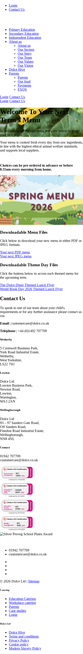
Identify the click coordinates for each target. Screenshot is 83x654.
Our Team (25, 57)
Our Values (25, 61)
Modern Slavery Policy (25, 648)
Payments (24, 85)
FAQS (22, 89)
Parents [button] (14, 73)
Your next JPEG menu (15, 256)
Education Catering (22, 599)
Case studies (17, 611)
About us (24, 45)
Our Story (25, 53)
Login (13, 5)
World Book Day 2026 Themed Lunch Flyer (31, 289)
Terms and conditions (24, 636)
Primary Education (22, 29)
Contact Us (17, 9)
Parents (23, 77)
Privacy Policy (19, 640)
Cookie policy (19, 644)
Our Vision (25, 65)
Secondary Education (24, 33)
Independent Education (25, 37)
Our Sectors (26, 49)
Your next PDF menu (15, 252)
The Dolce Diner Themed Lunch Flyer (27, 285)
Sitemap (33, 581)
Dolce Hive (17, 69)
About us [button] (15, 41)
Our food (24, 81)
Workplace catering (22, 603)
